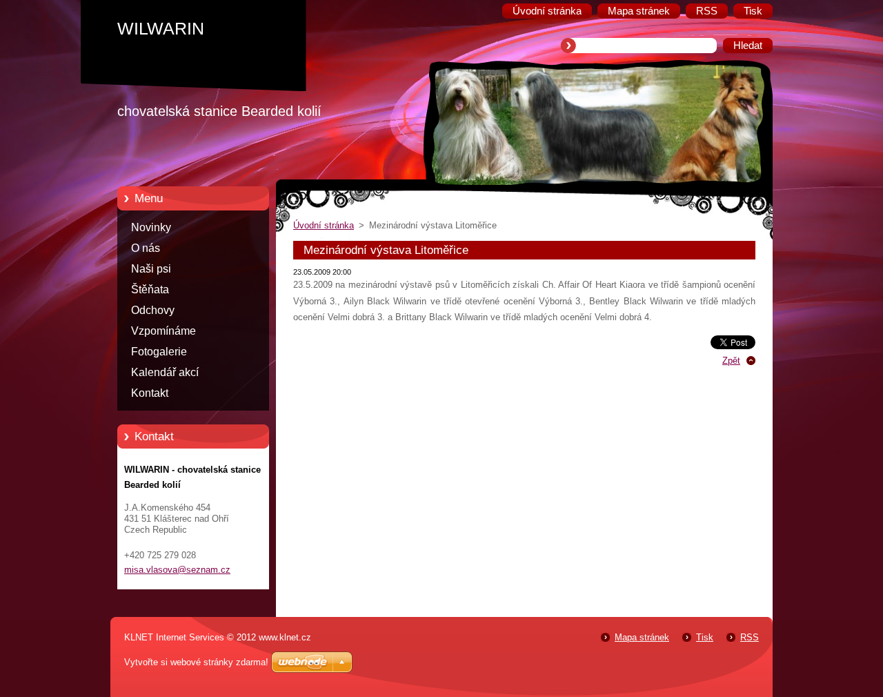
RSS (749, 637)
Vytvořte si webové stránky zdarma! (196, 662)
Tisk (704, 637)
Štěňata (150, 289)
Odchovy (153, 310)
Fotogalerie (159, 351)
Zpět (731, 360)
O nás (145, 248)
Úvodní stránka (323, 225)
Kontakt (149, 393)
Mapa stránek (642, 637)
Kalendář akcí (165, 372)
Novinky (151, 227)
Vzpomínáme (163, 331)
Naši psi (151, 269)
